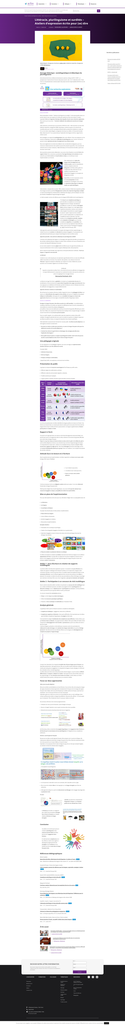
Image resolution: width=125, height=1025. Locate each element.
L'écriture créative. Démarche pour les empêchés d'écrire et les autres (57, 885)
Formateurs (28, 985)
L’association (41, 4)
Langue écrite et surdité (76, 27)
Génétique (62, 992)
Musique (62, 997)
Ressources (93, 4)
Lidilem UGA (62, 63)
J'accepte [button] (106, 1023)
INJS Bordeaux (46, 65)
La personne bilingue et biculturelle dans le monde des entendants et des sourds (66, 938)
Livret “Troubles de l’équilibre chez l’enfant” (78, 982)
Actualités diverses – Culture (64, 982)
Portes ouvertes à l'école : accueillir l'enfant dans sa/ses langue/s (56, 919)
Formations (54, 4)
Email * (74, 967)
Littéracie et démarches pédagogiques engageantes (52, 911)
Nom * (74, 960)
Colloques (67, 4)
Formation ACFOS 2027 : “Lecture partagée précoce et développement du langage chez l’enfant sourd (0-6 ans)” (68, 931)
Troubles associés (64, 1001)
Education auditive (64, 990)
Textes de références (77, 993)
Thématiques (81, 4)
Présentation (28, 981)
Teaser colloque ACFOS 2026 (114, 83)
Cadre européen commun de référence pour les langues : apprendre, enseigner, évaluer (61, 867)
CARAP (57, 246)
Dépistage (62, 987)
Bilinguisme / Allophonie (61, 27)
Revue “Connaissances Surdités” (78, 988)
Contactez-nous (29, 990)
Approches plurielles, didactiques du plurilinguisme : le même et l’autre (58, 859)
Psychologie (63, 999)
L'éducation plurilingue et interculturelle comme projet (54, 903)
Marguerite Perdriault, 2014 (63, 276)
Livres (75, 990)
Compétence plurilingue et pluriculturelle (50, 877)
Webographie (76, 995)
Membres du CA (29, 983)
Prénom (74, 964)
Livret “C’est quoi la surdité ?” (78, 985)
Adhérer (27, 988)
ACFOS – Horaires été (112, 72)
